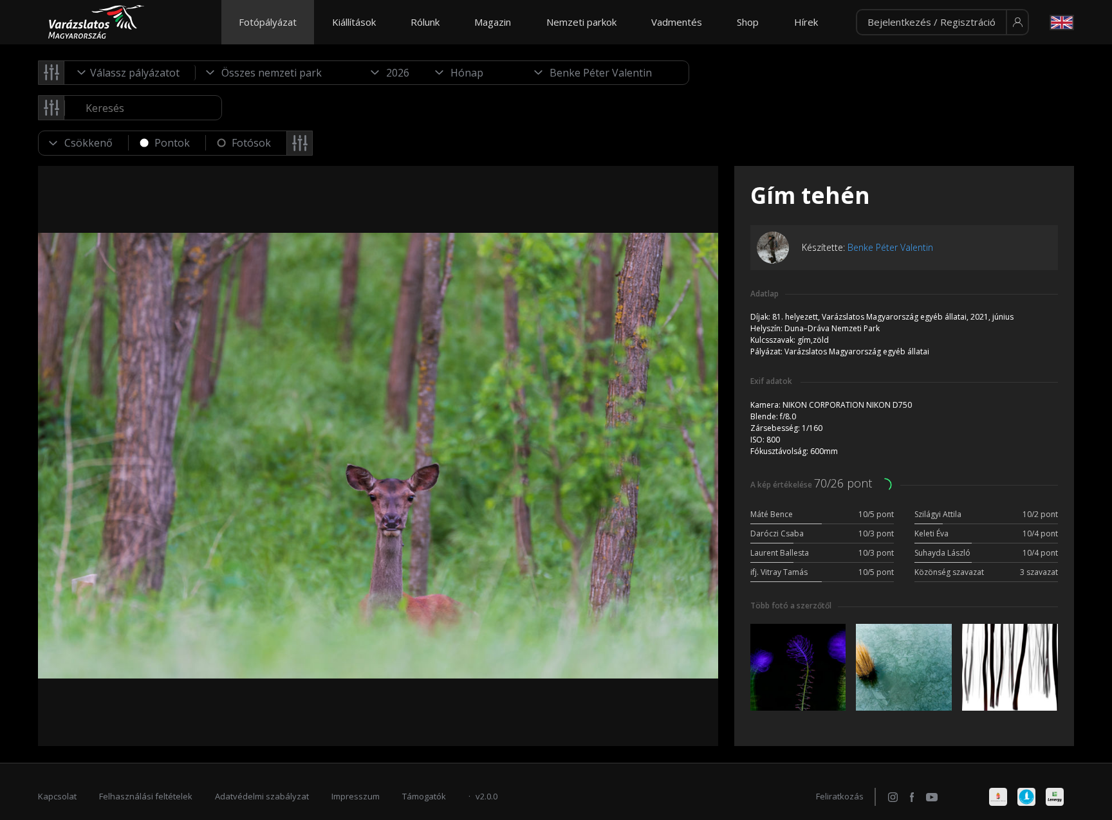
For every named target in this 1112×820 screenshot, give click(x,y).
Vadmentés (676, 21)
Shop (748, 21)
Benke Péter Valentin (890, 247)
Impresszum (355, 796)
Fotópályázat (268, 21)
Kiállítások (354, 21)
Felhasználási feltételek (145, 796)
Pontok (172, 143)
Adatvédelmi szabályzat (262, 796)
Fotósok (251, 143)
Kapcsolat (57, 796)
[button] (942, 22)
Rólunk (425, 21)
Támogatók (424, 796)
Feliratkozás (840, 796)
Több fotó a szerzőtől (790, 605)
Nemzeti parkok (581, 21)
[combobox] (130, 72)
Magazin (492, 21)
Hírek (806, 21)
